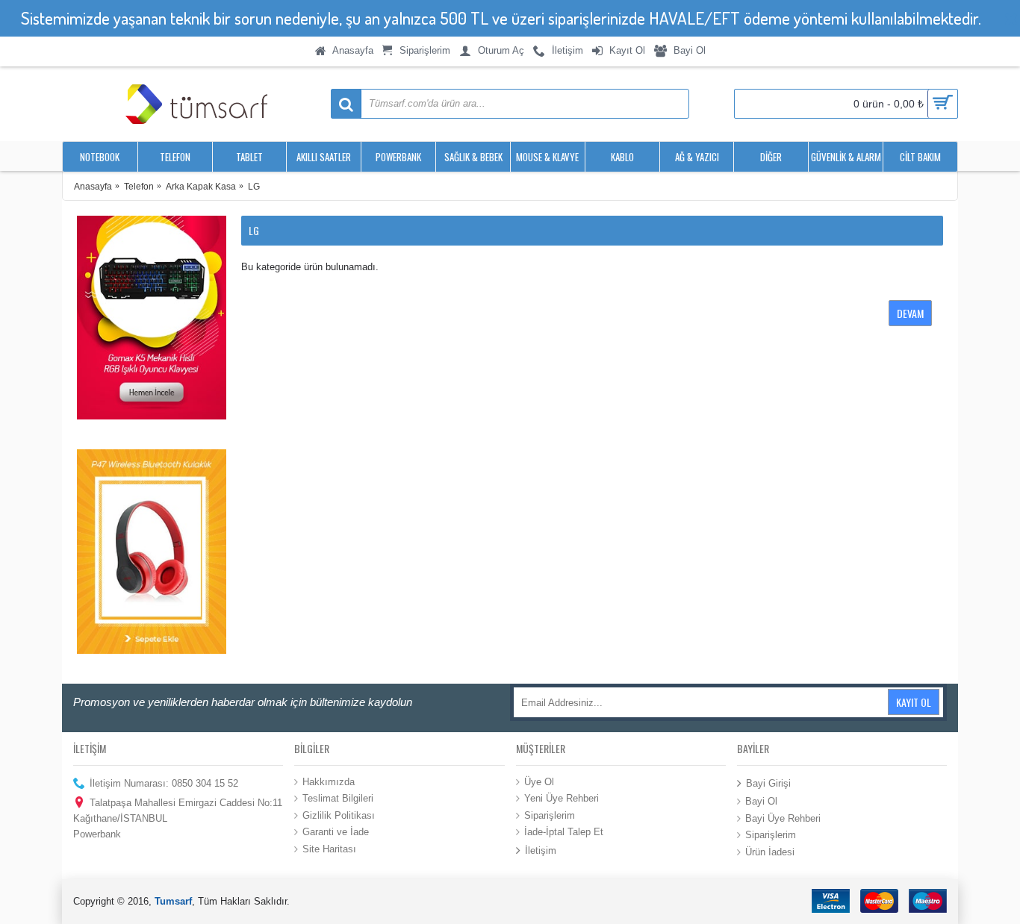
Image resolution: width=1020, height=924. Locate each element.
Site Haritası (329, 849)
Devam (910, 313)
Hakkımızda (328, 781)
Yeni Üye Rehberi (561, 798)
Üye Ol (539, 781)
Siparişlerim (549, 815)
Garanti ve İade (335, 831)
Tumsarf (173, 901)
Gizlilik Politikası (338, 815)
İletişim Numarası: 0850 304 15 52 (164, 782)
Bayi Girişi (768, 782)
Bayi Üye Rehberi (783, 817)
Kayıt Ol (913, 702)
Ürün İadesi (769, 852)
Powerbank (97, 834)
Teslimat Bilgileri (337, 798)
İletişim (540, 850)
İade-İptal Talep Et (563, 831)
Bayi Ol (761, 801)
